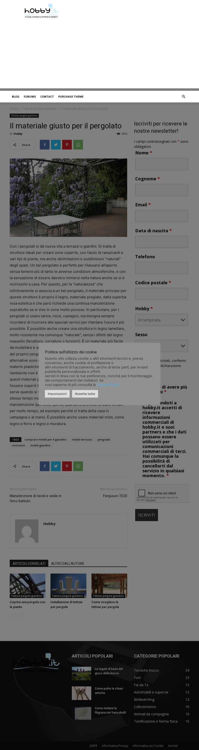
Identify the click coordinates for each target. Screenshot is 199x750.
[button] (183, 96)
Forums (30, 96)
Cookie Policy (108, 385)
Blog (15, 96)
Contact (47, 96)
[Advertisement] (99, 54)
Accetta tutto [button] (85, 394)
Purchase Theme (70, 96)
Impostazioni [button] (57, 394)
